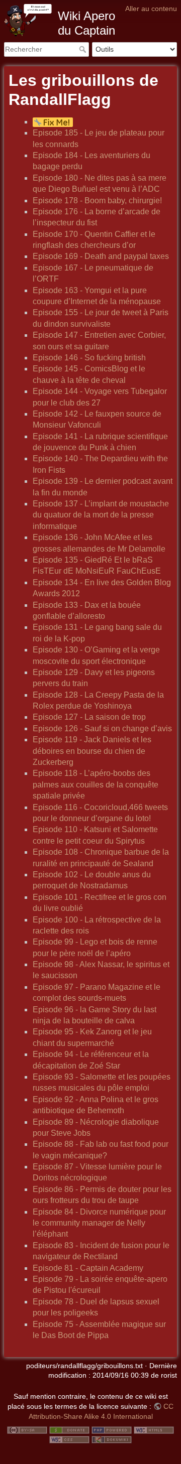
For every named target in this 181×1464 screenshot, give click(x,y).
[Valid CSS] (69, 1439)
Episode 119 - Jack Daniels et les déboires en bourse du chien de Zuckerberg (92, 750)
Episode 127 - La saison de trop (89, 717)
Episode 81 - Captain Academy (88, 1268)
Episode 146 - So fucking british (89, 357)
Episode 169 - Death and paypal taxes (101, 256)
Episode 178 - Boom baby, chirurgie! (97, 200)
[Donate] (69, 1429)
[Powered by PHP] (112, 1429)
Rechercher (83, 49)
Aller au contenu (151, 9)
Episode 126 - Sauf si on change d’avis (102, 728)
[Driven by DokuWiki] (112, 1439)
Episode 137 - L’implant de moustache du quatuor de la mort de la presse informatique (101, 514)
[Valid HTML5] (154, 1429)
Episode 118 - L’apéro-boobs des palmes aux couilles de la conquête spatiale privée (95, 784)
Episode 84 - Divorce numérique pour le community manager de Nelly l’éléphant (99, 1223)
